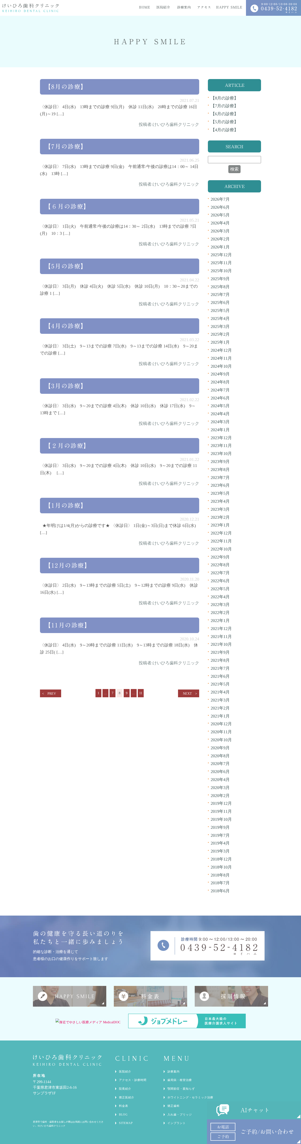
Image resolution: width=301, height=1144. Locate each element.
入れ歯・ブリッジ (179, 1114)
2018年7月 (220, 883)
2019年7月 (220, 835)
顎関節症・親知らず (181, 1088)
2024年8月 (220, 382)
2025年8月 (220, 286)
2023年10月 (221, 453)
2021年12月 (221, 628)
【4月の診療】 (66, 326)
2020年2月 (220, 795)
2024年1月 (220, 429)
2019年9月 (220, 827)
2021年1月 (220, 716)
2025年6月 (220, 302)
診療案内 (173, 1071)
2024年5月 (220, 405)
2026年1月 (220, 247)
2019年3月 (220, 851)
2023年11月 (221, 445)
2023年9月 (220, 461)
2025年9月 (220, 278)
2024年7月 (220, 390)
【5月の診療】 (66, 266)
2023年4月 (220, 501)
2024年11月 (221, 358)
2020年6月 (220, 771)
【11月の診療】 (68, 625)
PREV (52, 693)
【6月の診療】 (224, 114)
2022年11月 (221, 541)
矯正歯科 (173, 1106)
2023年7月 (220, 477)
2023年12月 (221, 437)
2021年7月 (220, 668)
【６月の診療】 (67, 206)
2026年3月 (220, 231)
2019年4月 (220, 843)
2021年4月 (220, 692)
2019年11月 (221, 811)
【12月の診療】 (68, 565)
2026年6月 (220, 207)
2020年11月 (221, 731)
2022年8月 (220, 564)
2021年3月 (220, 700)
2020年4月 (220, 779)
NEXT (187, 693)
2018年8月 (220, 875)
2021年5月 (220, 684)
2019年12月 (221, 803)
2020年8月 (220, 755)
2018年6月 (220, 891)
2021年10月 (221, 644)
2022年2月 (220, 612)
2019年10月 (221, 819)
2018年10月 (221, 867)
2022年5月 (220, 588)
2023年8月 (220, 469)
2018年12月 (221, 859)
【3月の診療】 (66, 386)
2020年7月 (220, 763)
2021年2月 (220, 708)
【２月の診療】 (67, 446)
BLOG (123, 1114)
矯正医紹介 (126, 1097)
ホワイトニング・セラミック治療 (190, 1097)
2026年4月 (220, 223)
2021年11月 (221, 636)
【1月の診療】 (66, 505)
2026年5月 (220, 215)
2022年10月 (221, 549)
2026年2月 (220, 239)
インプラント (176, 1123)
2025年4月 (220, 318)
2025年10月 (221, 270)
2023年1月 (220, 525)
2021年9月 (220, 652)
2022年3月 (220, 604)
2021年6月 (220, 676)
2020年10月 (221, 739)
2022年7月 (220, 572)
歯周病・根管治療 (179, 1080)
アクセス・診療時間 (133, 1080)
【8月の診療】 (66, 87)
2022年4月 (220, 596)
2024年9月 (220, 374)
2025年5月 (220, 310)
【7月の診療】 (66, 146)
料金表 (123, 1106)
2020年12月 (221, 723)
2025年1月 (220, 342)
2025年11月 (221, 262)
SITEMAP (126, 1123)
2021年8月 (220, 660)
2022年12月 (221, 533)
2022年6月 (220, 580)
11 (140, 693)
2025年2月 (220, 334)
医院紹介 (125, 1071)
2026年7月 (220, 199)
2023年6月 (220, 485)
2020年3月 (220, 787)
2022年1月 (220, 620)
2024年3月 (220, 421)
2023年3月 (220, 509)
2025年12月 (221, 254)
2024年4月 (220, 413)
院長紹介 (125, 1088)
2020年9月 (220, 747)
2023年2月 (220, 517)
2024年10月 (221, 366)
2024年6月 (220, 398)
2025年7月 (220, 294)
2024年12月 (221, 350)
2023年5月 (220, 493)
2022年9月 (220, 557)
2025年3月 (220, 326)
